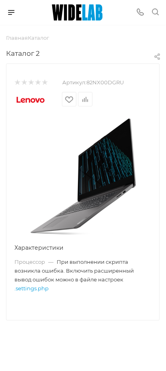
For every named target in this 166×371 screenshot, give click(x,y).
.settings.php (31, 288)
